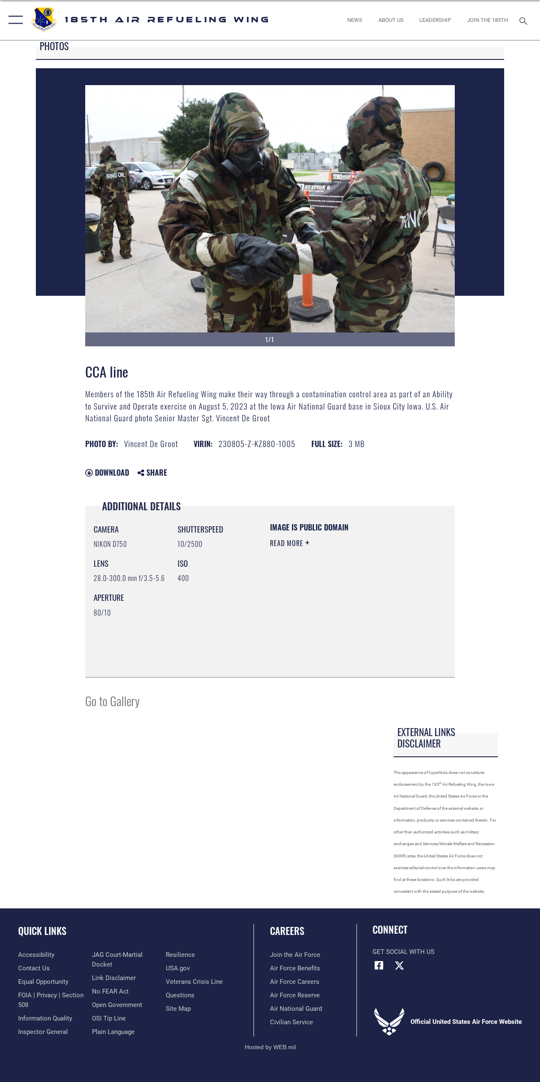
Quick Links (42, 931)
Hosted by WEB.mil (270, 1047)
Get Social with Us (404, 952)
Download (111, 472)
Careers (287, 931)
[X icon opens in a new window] (399, 965)
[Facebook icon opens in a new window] (379, 965)
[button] (13, 20)
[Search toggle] (525, 20)
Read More (287, 543)
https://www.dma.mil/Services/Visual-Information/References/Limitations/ (321, 626)
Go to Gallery (112, 700)
